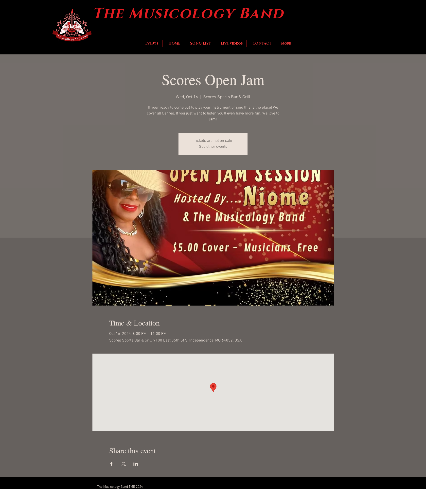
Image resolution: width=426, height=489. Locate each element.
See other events (213, 146)
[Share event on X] (123, 464)
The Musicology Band (188, 14)
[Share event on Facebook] (111, 464)
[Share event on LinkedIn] (135, 464)
